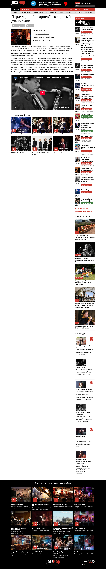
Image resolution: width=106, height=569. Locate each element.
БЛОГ (58, 9)
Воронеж (68, 12)
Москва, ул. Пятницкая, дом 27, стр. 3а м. (84, 507)
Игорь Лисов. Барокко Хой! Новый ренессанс (87, 159)
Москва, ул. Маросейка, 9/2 (45, 37)
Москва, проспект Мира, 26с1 (83, 530)
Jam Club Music (85, 71)
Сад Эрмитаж (78, 552)
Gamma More (85, 187)
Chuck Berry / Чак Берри (84, 389)
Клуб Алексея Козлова (42, 34)
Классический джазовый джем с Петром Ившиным (87, 65)
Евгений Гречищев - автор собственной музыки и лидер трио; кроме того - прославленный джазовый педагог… (84, 443)
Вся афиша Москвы (81, 208)
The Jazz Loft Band (87, 136)
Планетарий (84, 91)
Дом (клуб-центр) (17, 504)
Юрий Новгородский (83, 346)
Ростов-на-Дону (51, 12)
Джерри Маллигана (31, 60)
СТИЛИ (85, 9)
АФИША (16, 9)
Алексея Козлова (51, 58)
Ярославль (78, 12)
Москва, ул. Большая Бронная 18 (20, 554)
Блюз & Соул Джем (87, 74)
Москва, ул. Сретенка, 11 (40, 554)
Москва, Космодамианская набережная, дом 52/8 (61, 532)
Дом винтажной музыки (87, 165)
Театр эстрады (62, 150)
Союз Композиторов (19, 150)
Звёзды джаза (81, 333)
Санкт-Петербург (86, 3)
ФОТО (77, 9)
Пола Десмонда (43, 60)
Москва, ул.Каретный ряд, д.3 (83, 554)
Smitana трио (85, 114)
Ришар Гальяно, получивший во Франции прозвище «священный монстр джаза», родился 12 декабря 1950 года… (84, 373)
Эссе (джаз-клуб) (20, 132)
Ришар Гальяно (81, 367)
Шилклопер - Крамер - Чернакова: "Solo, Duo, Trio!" (88, 96)
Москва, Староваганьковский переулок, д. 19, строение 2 (41, 508)
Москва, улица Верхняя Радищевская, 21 (60, 556)
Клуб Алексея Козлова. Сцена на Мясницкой (87, 153)
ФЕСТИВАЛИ (27, 9)
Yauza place (84, 174)
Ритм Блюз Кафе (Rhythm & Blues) (41, 151)
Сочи (61, 12)
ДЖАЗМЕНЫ (48, 9)
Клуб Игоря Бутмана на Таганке (87, 34)
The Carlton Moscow (86, 61)
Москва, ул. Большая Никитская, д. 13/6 (17, 532)
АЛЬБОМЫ (68, 9)
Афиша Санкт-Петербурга (83, 211)
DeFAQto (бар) (85, 118)
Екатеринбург (38, 12)
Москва (77, 3)
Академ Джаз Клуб (80, 528)
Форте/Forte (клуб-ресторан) (20, 552)
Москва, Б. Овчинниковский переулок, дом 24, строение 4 (20, 507)
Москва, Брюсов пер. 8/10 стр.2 (63, 506)
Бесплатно (88, 12)
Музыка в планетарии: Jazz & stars (87, 85)
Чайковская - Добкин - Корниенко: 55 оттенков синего (88, 147)
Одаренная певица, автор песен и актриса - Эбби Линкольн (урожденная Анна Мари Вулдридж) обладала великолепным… (84, 419)
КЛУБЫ (37, 9)
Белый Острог (86, 190)
